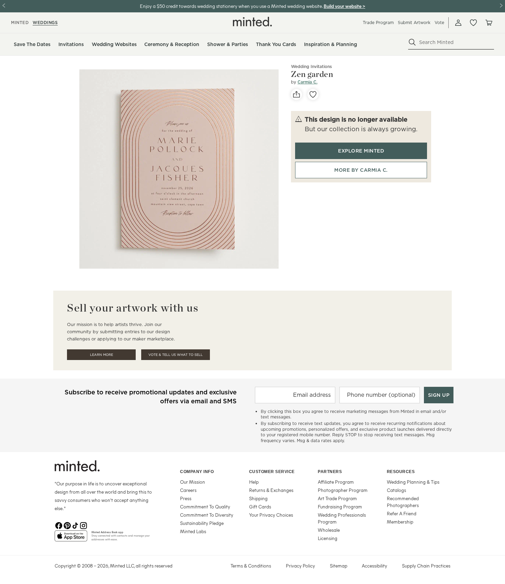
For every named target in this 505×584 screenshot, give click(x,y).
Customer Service (272, 471)
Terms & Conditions (251, 565)
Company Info (197, 471)
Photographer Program (343, 490)
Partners (330, 471)
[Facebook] (59, 525)
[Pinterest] (67, 525)
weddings (45, 22)
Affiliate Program (336, 482)
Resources (401, 471)
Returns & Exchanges (271, 490)
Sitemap (338, 565)
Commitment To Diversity (206, 515)
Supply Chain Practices (426, 565)
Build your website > (344, 6)
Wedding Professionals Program (342, 518)
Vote (439, 22)
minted (20, 22)
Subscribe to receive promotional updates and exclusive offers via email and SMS (151, 397)
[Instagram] (83, 525)
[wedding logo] (252, 21)
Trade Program (378, 22)
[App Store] (71, 538)
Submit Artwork (414, 22)
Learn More (101, 355)
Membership (400, 521)
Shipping (258, 498)
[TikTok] (75, 525)
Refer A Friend (401, 513)
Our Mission (192, 482)
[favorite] (312, 94)
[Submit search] (412, 42)
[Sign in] (458, 22)
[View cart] (488, 22)
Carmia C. (307, 82)
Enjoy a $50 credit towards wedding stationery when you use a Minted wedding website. (231, 6)
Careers (188, 490)
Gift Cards (260, 506)
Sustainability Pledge (202, 523)
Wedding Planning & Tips (413, 482)
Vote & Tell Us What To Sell (175, 355)
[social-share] (296, 94)
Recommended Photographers (403, 501)
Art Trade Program (337, 498)
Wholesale (329, 530)
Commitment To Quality (205, 506)
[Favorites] (473, 22)
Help (254, 482)
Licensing (327, 538)
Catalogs (396, 490)
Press (185, 498)
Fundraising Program (340, 506)
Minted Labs (193, 531)
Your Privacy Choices (271, 515)
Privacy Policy (300, 565)
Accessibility (374, 565)
